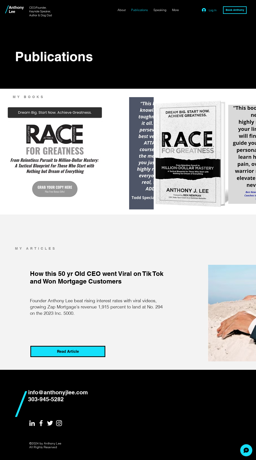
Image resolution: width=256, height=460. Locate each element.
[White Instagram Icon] (59, 423)
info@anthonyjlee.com (58, 392)
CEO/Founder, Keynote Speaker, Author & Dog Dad (40, 11)
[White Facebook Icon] (41, 423)
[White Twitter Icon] (50, 423)
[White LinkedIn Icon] (32, 423)
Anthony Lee (16, 9)
